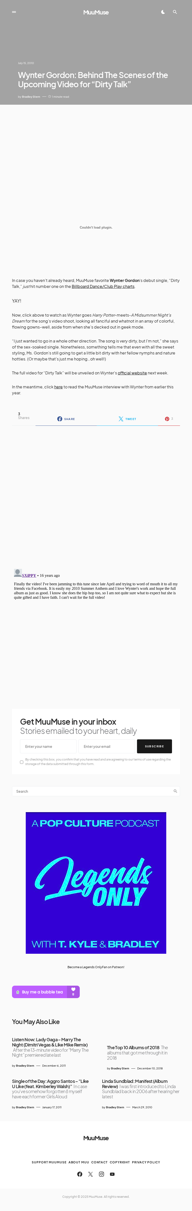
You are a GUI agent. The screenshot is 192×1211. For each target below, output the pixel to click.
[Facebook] (79, 1174)
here (58, 386)
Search (175, 791)
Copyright (120, 1162)
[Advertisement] (96, 142)
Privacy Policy (146, 1162)
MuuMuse (96, 12)
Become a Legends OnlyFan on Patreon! (96, 967)
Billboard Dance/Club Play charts (103, 286)
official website (132, 372)
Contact (99, 1162)
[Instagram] (101, 1174)
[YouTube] (112, 1174)
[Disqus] (96, 494)
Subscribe (154, 746)
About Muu (78, 1162)
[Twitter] (90, 1174)
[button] (14, 12)
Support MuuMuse (49, 1162)
